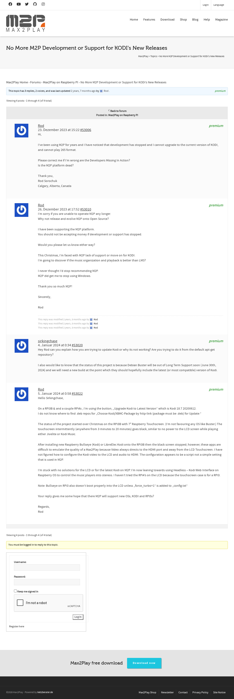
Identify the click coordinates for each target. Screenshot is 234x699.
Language (218, 5)
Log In (78, 617)
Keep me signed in (27, 591)
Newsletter (167, 692)
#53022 (77, 393)
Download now (144, 663)
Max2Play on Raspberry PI (60, 82)
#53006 (85, 130)
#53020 (77, 345)
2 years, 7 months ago (83, 91)
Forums (35, 82)
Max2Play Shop (147, 692)
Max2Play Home (17, 82)
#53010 (85, 209)
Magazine (221, 20)
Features (149, 20)
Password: (20, 576)
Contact (183, 692)
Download (167, 20)
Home (134, 20)
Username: (20, 562)
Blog (195, 20)
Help (207, 20)
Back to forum (118, 111)
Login (206, 5)
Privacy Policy (200, 692)
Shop (183, 20)
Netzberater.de (45, 692)
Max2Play (143, 56)
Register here (16, 626)
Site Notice (219, 692)
